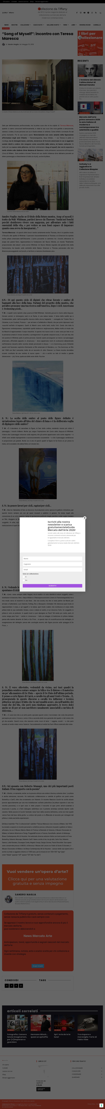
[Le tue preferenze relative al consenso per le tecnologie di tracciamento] (101, 1105)
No (26, 580)
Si (25, 577)
